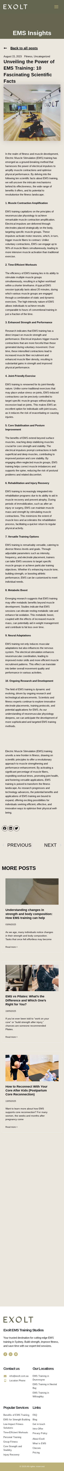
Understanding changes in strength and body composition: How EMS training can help (28, 914)
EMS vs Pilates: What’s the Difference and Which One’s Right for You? (25, 1000)
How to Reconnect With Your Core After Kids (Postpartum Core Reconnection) (26, 1090)
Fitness (28, 56)
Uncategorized (42, 56)
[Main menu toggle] (56, 7)
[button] (21, 48)
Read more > (11, 947)
